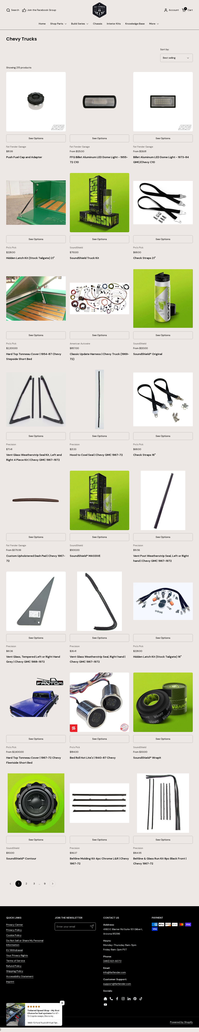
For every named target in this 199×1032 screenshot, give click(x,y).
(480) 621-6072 (112, 961)
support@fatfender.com (117, 983)
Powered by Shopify (181, 1022)
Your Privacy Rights (17, 955)
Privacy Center (14, 924)
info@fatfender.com (114, 972)
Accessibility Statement (19, 976)
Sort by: (164, 49)
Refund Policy (13, 966)
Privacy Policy (14, 930)
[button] (12, 10)
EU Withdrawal (14, 950)
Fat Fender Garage (38, 1022)
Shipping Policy (14, 971)
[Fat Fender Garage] (99, 10)
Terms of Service (15, 960)
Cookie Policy (13, 935)
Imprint (10, 981)
